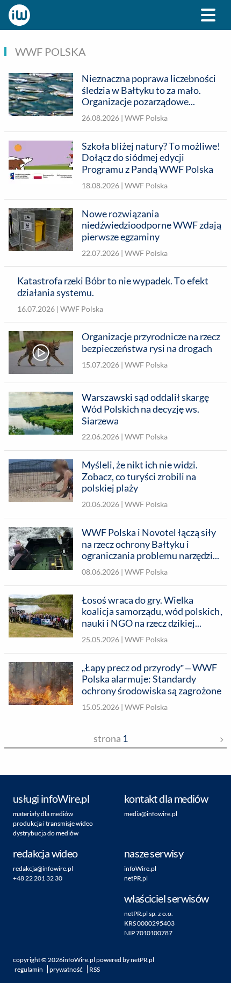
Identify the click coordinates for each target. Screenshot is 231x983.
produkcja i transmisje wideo (53, 823)
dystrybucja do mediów (45, 833)
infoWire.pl (140, 868)
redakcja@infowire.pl (43, 868)
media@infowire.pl (150, 814)
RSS (94, 969)
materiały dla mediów (43, 814)
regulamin (29, 969)
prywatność (66, 969)
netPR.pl (136, 878)
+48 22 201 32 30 (37, 878)
